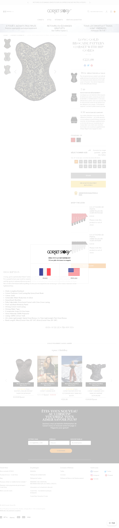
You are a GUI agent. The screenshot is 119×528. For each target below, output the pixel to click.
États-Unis (74, 278)
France (45, 278)
